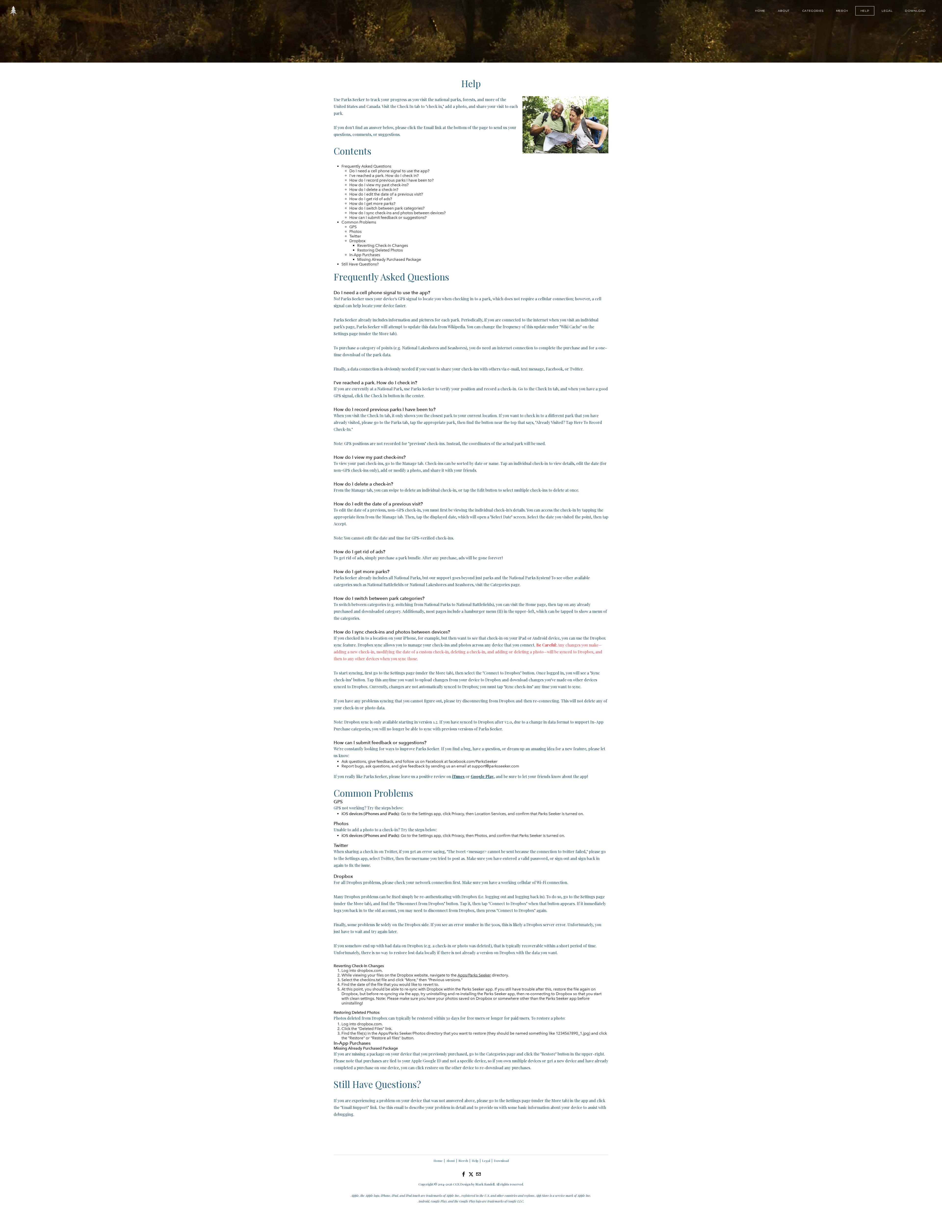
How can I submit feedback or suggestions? (388, 217)
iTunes (458, 776)
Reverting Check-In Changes (382, 245)
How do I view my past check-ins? (379, 185)
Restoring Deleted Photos (380, 250)
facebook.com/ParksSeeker (473, 761)
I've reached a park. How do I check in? (384, 175)
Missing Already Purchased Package (389, 259)
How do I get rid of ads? (370, 199)
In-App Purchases (364, 254)
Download (915, 11)
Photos (355, 231)
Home (760, 11)
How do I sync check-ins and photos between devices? (397, 213)
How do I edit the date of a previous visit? (386, 194)
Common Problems (358, 222)
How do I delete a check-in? (373, 189)
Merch (842, 11)
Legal (887, 11)
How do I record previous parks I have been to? (391, 180)
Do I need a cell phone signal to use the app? (389, 171)
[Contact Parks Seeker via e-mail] (478, 1174)
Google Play (482, 776)
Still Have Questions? (360, 264)
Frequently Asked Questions (366, 166)
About (784, 11)
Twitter (355, 236)
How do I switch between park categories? (387, 208)
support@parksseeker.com (495, 766)
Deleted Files (371, 1028)
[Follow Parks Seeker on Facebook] (463, 1174)
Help (865, 11)
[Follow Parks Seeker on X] (471, 1174)
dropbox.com (369, 970)
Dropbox (357, 240)
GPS (353, 226)
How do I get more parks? (372, 203)
